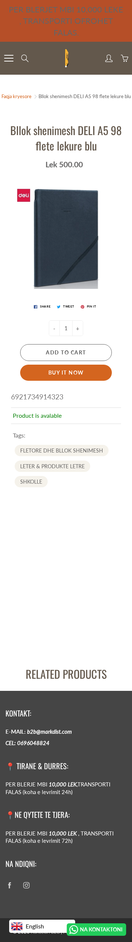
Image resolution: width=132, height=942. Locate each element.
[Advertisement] (66, 591)
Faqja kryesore (16, 96)
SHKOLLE (31, 482)
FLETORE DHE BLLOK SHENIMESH (61, 450)
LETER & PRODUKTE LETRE (52, 466)
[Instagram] (26, 885)
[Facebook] (9, 885)
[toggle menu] (8, 58)
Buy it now (66, 372)
